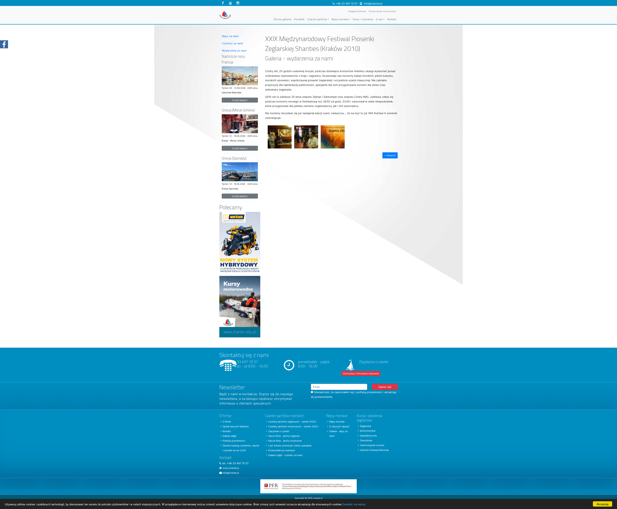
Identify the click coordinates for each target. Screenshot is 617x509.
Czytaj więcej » (240, 100)
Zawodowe (366, 440)
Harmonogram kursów (372, 445)
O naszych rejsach (339, 426)
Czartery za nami (232, 43)
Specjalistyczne (368, 435)
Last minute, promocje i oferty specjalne (289, 445)
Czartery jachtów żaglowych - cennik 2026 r (292, 421)
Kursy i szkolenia (363, 19)
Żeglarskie (365, 426)
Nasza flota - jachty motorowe (285, 440)
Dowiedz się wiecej (353, 504)
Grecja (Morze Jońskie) (238, 110)
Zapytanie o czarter (278, 431)
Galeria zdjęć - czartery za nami (285, 455)
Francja (227, 62)
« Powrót (390, 155)
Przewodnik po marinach (281, 450)
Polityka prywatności (234, 440)
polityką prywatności (369, 392)
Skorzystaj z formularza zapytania (361, 373)
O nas (379, 19)
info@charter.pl (373, 3)
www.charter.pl (231, 468)
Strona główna (282, 19)
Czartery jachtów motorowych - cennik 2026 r (293, 426)
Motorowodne (367, 430)
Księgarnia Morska (357, 11)
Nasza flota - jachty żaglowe (284, 436)
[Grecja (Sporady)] (240, 171)
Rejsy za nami (230, 36)
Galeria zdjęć (229, 436)
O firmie (227, 421)
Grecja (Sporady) (234, 158)
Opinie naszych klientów (236, 426)
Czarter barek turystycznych (382, 11)
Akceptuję (602, 504)
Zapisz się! (384, 386)
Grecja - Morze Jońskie (233, 140)
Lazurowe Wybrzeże (231, 92)
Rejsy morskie (339, 19)
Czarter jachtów (317, 19)
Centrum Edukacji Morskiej (374, 450)
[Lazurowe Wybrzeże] (240, 75)
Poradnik (299, 19)
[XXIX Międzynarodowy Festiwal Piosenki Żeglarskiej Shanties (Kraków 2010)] (278, 135)
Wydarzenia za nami (234, 50)
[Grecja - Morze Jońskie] (240, 123)
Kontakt (391, 19)
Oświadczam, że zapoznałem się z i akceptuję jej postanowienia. (353, 394)
